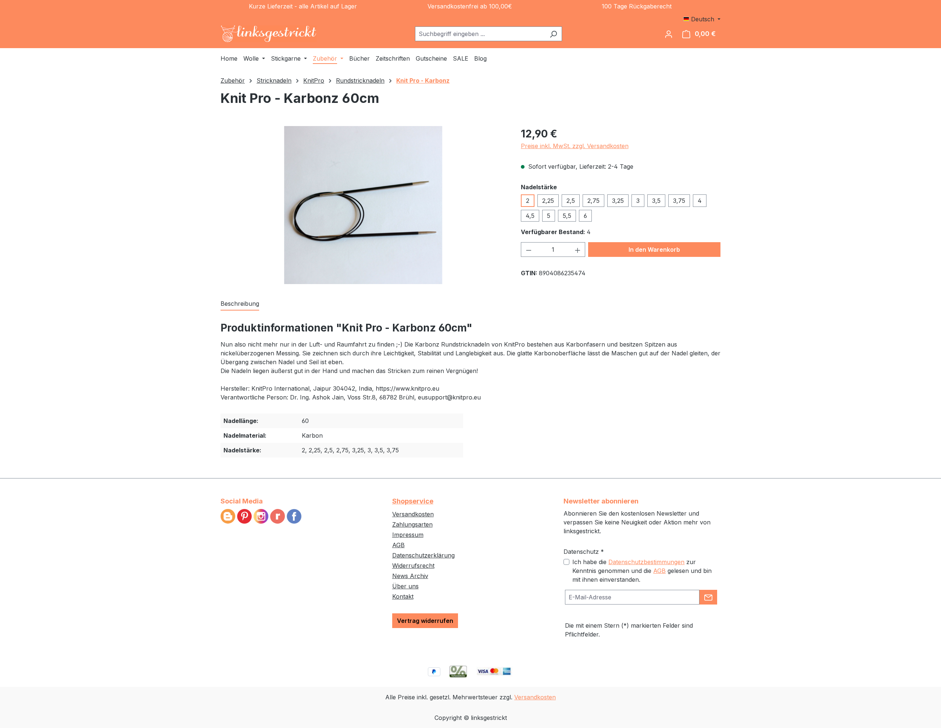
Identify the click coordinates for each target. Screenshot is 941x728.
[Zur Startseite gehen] (269, 33)
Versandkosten (413, 514)
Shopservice (412, 501)
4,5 (530, 215)
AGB (398, 545)
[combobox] (480, 33)
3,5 (656, 200)
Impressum (407, 534)
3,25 (618, 200)
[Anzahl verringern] (528, 249)
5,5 (567, 215)
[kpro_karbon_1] (363, 205)
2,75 (593, 200)
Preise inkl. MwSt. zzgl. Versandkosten (575, 146)
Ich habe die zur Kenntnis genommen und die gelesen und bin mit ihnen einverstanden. (642, 570)
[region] (363, 205)
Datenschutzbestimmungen (646, 562)
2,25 (548, 200)
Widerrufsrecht (413, 565)
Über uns (405, 586)
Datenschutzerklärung (423, 555)
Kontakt (403, 596)
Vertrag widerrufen (425, 620)
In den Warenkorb (654, 249)
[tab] (240, 304)
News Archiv (410, 576)
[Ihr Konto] (668, 33)
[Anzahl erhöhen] (578, 249)
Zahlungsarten (412, 524)
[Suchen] (553, 33)
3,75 (679, 200)
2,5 (570, 200)
